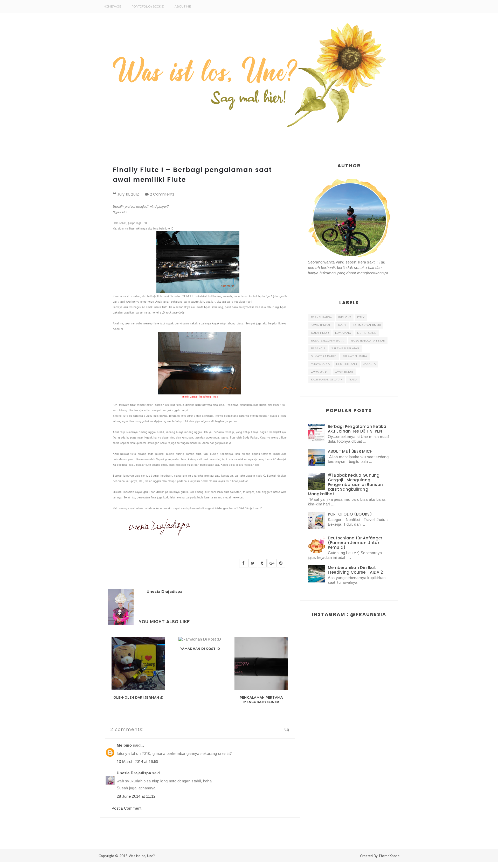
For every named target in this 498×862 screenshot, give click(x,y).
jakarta (369, 364)
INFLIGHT (344, 317)
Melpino (124, 745)
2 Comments (162, 194)
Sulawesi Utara (354, 356)
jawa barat (320, 371)
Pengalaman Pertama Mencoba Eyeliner (261, 700)
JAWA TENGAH (321, 325)
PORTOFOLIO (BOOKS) (148, 6)
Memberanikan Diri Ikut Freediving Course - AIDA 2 (355, 570)
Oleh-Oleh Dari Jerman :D (138, 697)
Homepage (112, 6)
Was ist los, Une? (142, 856)
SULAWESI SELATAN (345, 348)
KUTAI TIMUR (320, 333)
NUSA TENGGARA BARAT (328, 340)
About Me (183, 6)
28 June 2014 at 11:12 (136, 796)
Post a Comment (126, 808)
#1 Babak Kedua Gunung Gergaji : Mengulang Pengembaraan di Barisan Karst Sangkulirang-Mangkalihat (345, 484)
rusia (353, 379)
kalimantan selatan (327, 379)
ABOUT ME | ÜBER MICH (350, 451)
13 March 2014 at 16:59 (137, 761)
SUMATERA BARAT (323, 356)
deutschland (346, 364)
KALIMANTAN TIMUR (366, 325)
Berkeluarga (321, 317)
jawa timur (344, 371)
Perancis (318, 348)
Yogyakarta (320, 364)
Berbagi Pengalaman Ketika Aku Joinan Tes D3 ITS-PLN (357, 429)
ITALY (361, 317)
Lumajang (343, 333)
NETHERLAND (366, 333)
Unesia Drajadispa (134, 773)
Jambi (342, 325)
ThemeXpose (388, 856)
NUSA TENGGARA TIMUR (368, 340)
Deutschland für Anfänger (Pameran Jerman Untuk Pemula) (355, 542)
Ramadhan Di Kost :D (199, 649)
